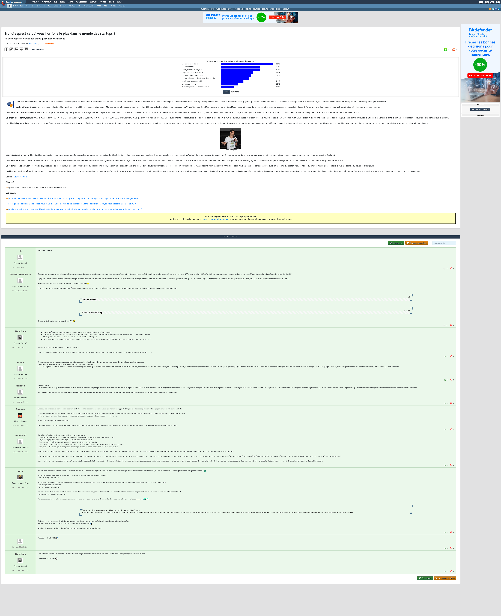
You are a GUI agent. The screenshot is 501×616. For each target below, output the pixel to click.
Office (106, 6)
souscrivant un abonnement (216, 219)
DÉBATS (265, 9)
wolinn (20, 362)
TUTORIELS (205, 9)
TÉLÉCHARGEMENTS (243, 9)
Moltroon (20, 386)
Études (102, 2)
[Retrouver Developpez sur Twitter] (493, 9)
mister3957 (20, 435)
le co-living (140, 499)
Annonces (32, 44)
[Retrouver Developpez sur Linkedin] (499, 9)
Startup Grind (20, 177)
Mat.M (20, 471)
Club (119, 2)
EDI (79, 6)
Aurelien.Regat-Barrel (20, 274)
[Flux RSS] (490, 9)
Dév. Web (72, 6)
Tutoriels (46, 2)
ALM (49, 6)
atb (20, 251)
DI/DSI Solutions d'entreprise (23, 6)
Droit (111, 2)
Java (64, 6)
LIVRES (230, 9)
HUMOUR (285, 9)
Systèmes (122, 6)
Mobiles (114, 6)
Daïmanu (20, 409)
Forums (35, 2)
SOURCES (256, 9)
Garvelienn (20, 331)
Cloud (39, 6)
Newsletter (81, 2)
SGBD (99, 6)
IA (44, 6)
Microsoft (57, 6)
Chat (70, 2)
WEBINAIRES (221, 9)
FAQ (55, 2)
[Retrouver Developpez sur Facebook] (496, 9)
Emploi (93, 2)
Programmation (89, 6)
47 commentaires (47, 44)
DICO (278, 9)
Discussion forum (481, 109)
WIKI (272, 9)
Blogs (62, 2)
